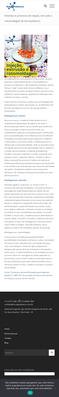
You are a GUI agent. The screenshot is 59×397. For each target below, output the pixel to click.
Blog (6, 342)
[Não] (55, 388)
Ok (30, 393)
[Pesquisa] (44, 6)
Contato (7, 338)
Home (7, 329)
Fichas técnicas (10, 333)
